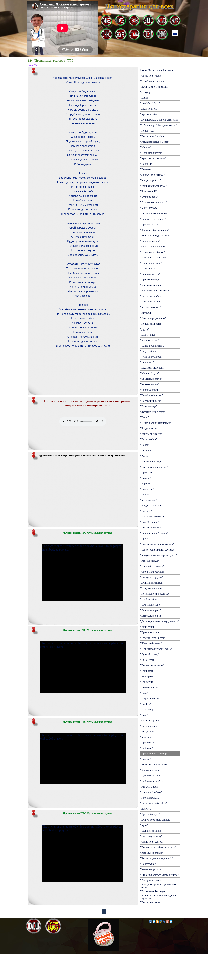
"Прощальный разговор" (154, 753)
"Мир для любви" (150, 698)
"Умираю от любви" (151, 356)
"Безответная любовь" (152, 367)
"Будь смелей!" (148, 191)
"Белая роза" (147, 676)
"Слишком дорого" (150, 610)
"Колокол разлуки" (150, 307)
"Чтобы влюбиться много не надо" (159, 874)
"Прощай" (146, 538)
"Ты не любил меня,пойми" (155, 422)
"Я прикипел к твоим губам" (156, 648)
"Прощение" (147, 489)
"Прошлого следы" (150, 224)
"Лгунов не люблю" (151, 296)
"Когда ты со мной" (151, 505)
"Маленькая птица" (151, 461)
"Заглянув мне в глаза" (152, 411)
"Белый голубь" (149, 197)
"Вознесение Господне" (153, 891)
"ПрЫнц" (145, 704)
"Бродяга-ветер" (149, 428)
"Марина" (145, 147)
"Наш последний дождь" (154, 533)
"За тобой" (146, 312)
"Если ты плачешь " (151, 263)
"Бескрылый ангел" (151, 615)
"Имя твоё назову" (150, 560)
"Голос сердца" (148, 406)
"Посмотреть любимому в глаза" (158, 847)
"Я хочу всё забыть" (151, 792)
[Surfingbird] (171, 922)
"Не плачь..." (147, 362)
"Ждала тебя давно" (151, 643)
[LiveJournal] (164, 922)
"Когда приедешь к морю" (154, 141)
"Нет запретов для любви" (154, 213)
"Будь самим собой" (151, 775)
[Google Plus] (167, 922)
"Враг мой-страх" (150, 814)
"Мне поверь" (148, 709)
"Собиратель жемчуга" (153, 571)
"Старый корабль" (150, 720)
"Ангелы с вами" (149, 786)
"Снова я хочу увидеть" (153, 246)
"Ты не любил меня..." (152, 345)
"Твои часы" (147, 671)
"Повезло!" (146, 169)
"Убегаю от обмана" (151, 285)
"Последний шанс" (150, 400)
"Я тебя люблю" (149, 599)
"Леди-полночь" (149, 108)
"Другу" (144, 329)
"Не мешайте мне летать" (154, 764)
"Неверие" (146, 450)
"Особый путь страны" (153, 219)
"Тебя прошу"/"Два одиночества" (158, 125)
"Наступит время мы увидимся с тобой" (158, 886)
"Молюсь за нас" (149, 340)
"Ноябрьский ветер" (151, 323)
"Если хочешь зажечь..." (153, 185)
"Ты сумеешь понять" (152, 588)
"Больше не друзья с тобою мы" (157, 290)
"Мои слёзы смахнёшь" (153, 516)
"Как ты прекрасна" (151, 434)
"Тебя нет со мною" (151, 830)
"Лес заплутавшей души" (154, 467)
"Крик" (144, 825)
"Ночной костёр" (149, 687)
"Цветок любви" (149, 726)
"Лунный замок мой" (152, 582)
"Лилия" (145, 494)
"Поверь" (145, 445)
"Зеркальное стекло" (151, 852)
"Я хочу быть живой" (152, 566)
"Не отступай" (148, 863)
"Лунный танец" (149, 654)
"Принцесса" (147, 472)
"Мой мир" (146, 737)
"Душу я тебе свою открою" (155, 819)
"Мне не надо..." (149, 334)
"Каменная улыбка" (151, 869)
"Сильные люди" (149, 389)
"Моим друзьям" (149, 208)
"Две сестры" (147, 659)
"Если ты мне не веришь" (154, 86)
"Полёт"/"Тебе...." (150, 103)
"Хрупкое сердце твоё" (153, 158)
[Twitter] (154, 922)
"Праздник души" (150, 632)
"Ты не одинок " (149, 268)
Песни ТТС (32, 65)
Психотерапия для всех (139, 6)
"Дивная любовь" (150, 241)
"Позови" (145, 478)
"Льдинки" (146, 511)
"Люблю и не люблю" (152, 781)
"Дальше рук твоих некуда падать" (159, 621)
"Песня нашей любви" (152, 136)
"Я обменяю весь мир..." (153, 202)
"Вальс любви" (148, 439)
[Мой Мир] (160, 922)
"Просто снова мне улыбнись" (157, 544)
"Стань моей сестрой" (152, 841)
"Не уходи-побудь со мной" (155, 235)
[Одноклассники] (157, 922)
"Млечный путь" (149, 373)
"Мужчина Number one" (153, 257)
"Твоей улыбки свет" (151, 395)
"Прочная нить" (149, 742)
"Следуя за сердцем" (151, 577)
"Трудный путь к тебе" (152, 637)
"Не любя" (146, 163)
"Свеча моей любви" (151, 75)
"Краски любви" (149, 114)
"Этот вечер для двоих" (153, 318)
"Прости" (145, 759)
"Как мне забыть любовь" (154, 230)
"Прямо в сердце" (150, 279)
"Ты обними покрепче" (153, 81)
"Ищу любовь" (148, 351)
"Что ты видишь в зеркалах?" (156, 858)
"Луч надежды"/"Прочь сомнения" (159, 119)
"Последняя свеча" (150, 902)
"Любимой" (146, 748)
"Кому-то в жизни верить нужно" (158, 555)
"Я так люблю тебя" (151, 152)
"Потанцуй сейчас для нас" (155, 593)
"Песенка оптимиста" (152, 665)
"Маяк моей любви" (151, 301)
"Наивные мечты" (150, 274)
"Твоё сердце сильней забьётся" (157, 549)
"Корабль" (146, 483)
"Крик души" (147, 626)
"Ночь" (144, 715)
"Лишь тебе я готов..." (152, 174)
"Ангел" (145, 456)
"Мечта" (145, 97)
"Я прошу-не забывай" (152, 252)
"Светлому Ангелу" (151, 836)
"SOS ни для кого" (150, 604)
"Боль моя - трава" (150, 770)
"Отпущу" (146, 92)
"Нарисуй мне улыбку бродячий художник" (158, 897)
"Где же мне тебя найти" (153, 803)
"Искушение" (147, 731)
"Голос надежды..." (150, 797)
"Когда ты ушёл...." (150, 180)
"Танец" (144, 417)
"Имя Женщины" (149, 522)
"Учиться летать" (149, 384)
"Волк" (144, 693)
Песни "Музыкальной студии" (157, 70)
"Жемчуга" (146, 808)
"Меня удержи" (148, 500)
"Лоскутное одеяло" (151, 880)
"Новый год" (147, 130)
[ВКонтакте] (150, 922)
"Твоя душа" (147, 682)
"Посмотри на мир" (151, 527)
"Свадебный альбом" (152, 378)
